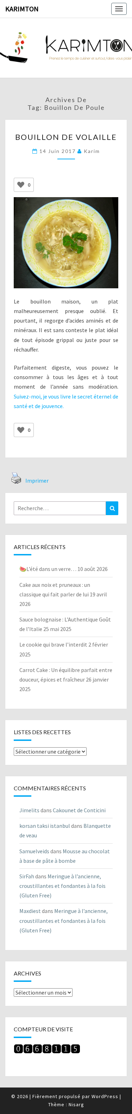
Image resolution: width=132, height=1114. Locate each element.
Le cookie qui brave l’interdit (53, 644)
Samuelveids (34, 851)
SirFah (26, 876)
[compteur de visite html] (47, 1050)
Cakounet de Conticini (79, 810)
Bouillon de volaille (66, 137)
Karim (92, 151)
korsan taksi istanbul (44, 825)
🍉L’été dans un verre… (47, 568)
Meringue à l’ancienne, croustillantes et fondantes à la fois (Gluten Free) (62, 886)
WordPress (105, 1096)
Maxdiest (30, 910)
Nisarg (76, 1104)
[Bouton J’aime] (20, 184)
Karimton (22, 8)
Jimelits (29, 810)
